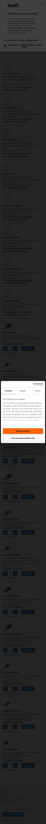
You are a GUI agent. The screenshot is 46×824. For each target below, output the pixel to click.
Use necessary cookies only (23, 438)
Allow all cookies (23, 431)
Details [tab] (23, 391)
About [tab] (37, 391)
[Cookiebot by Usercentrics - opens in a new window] (33, 384)
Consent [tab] (8, 391)
